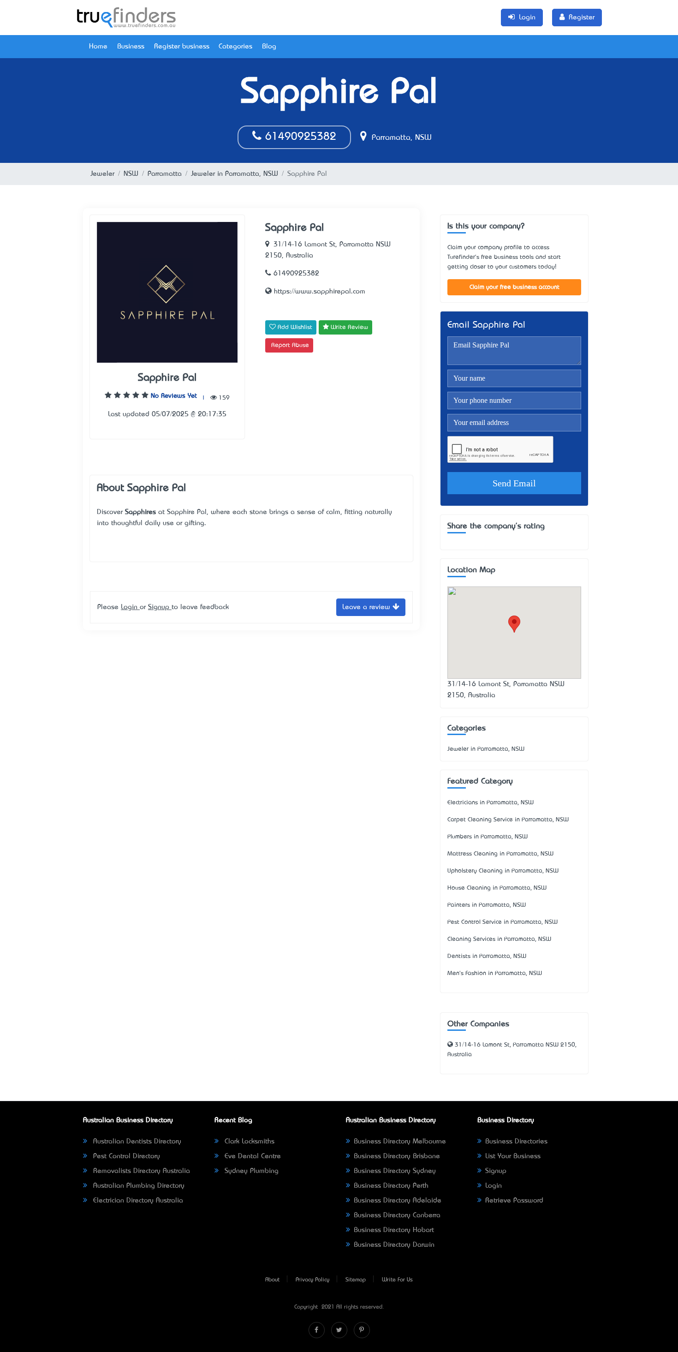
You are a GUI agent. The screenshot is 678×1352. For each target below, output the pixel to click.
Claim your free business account (514, 287)
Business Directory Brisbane (397, 1156)
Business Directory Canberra (397, 1215)
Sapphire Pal (167, 378)
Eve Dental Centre (251, 1156)
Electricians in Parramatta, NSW (490, 803)
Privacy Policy (312, 1280)
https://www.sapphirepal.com (318, 291)
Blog (269, 46)
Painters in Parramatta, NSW (486, 905)
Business (130, 46)
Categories (235, 46)
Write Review (348, 327)
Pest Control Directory (125, 1156)
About (272, 1280)
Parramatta (165, 174)
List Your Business (513, 1156)
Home (98, 46)
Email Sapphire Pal (486, 325)
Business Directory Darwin (394, 1245)
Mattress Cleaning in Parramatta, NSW (500, 854)
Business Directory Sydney (395, 1171)
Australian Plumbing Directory (137, 1186)
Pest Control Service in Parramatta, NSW (502, 922)
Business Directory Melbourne (400, 1141)
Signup (160, 607)
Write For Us (397, 1280)
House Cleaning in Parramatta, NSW (497, 888)
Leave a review (367, 607)
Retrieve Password (514, 1200)
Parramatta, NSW (400, 138)
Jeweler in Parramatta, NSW (234, 174)
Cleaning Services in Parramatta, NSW (499, 939)
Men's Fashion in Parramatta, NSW (494, 973)
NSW (131, 174)
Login (130, 607)
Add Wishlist (294, 327)
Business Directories (516, 1141)
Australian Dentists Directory (136, 1141)
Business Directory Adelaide (397, 1200)
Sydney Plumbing (250, 1171)
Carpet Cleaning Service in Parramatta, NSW (508, 820)
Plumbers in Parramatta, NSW (487, 837)
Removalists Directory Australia (140, 1171)
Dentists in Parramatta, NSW (486, 956)
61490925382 (299, 137)
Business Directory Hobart (394, 1230)
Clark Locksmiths (248, 1141)
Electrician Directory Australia (137, 1200)
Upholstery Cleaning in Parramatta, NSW (503, 871)
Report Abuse (290, 345)
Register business (181, 46)
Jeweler (102, 174)
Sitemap (355, 1280)
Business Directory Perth (391, 1186)
